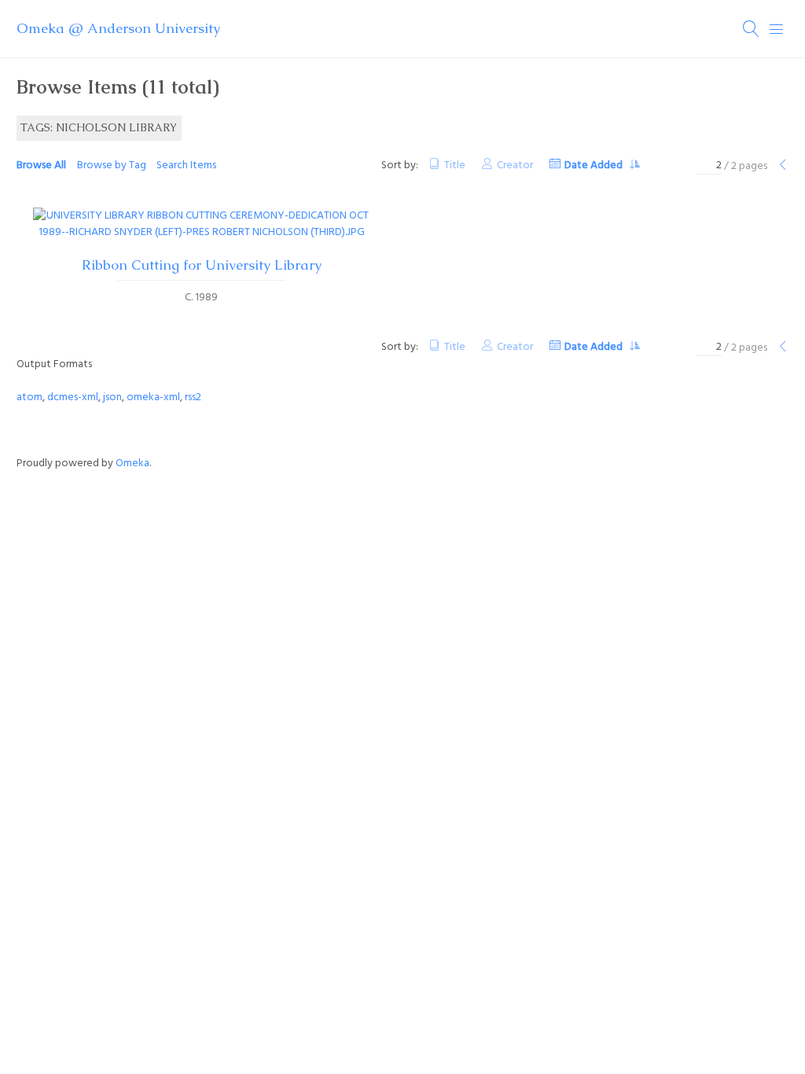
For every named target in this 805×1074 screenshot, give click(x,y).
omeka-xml (153, 397)
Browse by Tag (111, 165)
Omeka (132, 463)
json (112, 397)
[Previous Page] (782, 166)
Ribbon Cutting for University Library (202, 265)
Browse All (41, 165)
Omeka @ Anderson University (118, 28)
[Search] (751, 29)
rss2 (193, 397)
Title (454, 165)
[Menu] (776, 29)
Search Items (186, 165)
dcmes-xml (72, 397)
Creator (515, 165)
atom (29, 397)
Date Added (594, 165)
